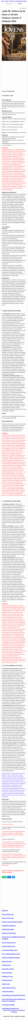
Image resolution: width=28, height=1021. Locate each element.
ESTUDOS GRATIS (7, 980)
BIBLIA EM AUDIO (7, 961)
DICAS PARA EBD (7, 972)
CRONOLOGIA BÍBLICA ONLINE (11, 957)
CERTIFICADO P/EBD (8, 929)
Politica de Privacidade (21, 1)
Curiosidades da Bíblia (8, 1004)
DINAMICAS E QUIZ (7, 976)
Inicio (2, 1)
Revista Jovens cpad (7, 918)
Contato (6, 1)
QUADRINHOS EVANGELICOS (10, 1008)
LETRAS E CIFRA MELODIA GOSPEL (12, 922)
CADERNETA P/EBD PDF (9, 925)
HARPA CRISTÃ (6, 965)
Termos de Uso (12, 1)
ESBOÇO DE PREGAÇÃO (9, 933)
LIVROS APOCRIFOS (7, 991)
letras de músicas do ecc (9, 942)
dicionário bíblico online (8, 946)
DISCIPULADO (6, 984)
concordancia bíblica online (9, 950)
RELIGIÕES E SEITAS (8, 969)
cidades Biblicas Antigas (9, 988)
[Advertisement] (14, 75)
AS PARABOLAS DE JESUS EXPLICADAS (13, 995)
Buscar (20, 3)
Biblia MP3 (5, 910)
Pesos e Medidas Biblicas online (11, 954)
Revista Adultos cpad (8, 914)
